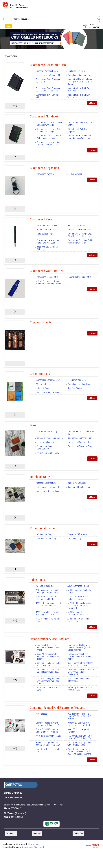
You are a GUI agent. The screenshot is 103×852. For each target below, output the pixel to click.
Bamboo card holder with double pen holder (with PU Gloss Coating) (79, 647)
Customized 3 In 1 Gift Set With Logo (78, 96)
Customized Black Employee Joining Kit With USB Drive (48, 89)
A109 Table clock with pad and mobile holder (78, 597)
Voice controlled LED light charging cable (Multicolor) (47, 724)
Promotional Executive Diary (80, 446)
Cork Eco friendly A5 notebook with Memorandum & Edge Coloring (49, 681)
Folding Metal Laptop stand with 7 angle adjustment (79, 743)
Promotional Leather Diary (78, 384)
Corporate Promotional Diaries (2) (81, 432)
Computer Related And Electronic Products (57, 708)
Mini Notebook (42, 714)
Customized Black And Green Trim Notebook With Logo (49, 143)
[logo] (5, 7)
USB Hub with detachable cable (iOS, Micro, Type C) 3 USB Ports (79, 716)
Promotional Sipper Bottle (47, 277)
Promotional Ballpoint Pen (79, 229)
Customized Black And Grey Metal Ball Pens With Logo (80, 235)
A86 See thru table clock (78, 586)
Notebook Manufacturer (46, 483)
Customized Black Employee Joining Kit (48, 80)
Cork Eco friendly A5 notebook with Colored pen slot (49, 664)
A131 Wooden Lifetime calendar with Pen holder (78, 613)
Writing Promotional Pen (47, 225)
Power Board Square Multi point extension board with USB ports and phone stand (79, 751)
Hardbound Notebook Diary (47, 392)
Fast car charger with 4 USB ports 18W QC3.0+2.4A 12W (79, 737)
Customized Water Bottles (46, 271)
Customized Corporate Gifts (48, 65)
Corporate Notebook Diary (47, 71)
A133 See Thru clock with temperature (78, 619)
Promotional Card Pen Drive (79, 75)
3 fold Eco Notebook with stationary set (78, 679)
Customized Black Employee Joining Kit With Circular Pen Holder (79, 81)
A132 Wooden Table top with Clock (48, 619)
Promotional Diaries (43, 528)
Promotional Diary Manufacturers (44, 447)
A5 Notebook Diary (44, 534)
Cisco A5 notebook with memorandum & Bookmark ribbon (48, 656)
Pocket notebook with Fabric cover (49, 688)
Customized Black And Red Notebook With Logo (48, 130)
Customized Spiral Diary (47, 431)
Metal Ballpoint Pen (45, 234)
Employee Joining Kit (76, 71)
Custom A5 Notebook (76, 483)
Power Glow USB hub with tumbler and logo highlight (78, 724)
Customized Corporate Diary (48, 380)
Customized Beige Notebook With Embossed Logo (49, 136)
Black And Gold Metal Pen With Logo (47, 248)
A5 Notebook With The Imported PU (77, 130)
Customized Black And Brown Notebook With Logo (49, 123)
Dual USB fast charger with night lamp (79, 730)
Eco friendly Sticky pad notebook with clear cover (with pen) (48, 647)
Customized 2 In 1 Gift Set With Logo (78, 89)
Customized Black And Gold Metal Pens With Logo (48, 241)
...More (92, 103)
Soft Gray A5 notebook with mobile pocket (80, 688)
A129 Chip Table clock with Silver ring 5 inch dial (47, 613)
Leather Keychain (74, 174)
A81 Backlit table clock (45, 586)
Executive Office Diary (76, 380)
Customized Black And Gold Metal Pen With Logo (80, 241)
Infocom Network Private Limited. (33, 847)
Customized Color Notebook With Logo (80, 123)
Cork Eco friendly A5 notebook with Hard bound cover (81, 664)
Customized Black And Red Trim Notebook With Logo (79, 136)
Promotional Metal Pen (46, 229)
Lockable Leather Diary (46, 538)
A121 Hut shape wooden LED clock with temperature (48, 604)
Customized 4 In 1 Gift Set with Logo (47, 96)
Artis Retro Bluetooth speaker (48, 736)
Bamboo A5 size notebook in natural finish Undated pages (49, 670)
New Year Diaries (74, 388)
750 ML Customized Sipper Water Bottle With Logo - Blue (48, 282)
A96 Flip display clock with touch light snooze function (48, 591)
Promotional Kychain (45, 174)
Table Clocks (38, 580)
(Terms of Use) (33, 844)
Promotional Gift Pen (77, 225)
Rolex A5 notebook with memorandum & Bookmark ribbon (79, 656)
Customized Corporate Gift (47, 487)
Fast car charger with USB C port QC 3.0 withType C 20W (48, 743)
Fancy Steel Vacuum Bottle (79, 277)
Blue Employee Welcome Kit (48, 75)
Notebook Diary (42, 388)
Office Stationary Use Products (49, 639)
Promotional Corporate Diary (80, 442)
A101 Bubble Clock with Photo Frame (80, 591)
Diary (33, 425)
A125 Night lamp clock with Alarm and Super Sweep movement (79, 605)
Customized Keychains (44, 168)
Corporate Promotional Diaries (50, 438)
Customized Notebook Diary (79, 487)
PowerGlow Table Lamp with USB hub (48, 750)
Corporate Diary (40, 374)
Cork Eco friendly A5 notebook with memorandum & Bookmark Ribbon (81, 672)
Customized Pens (41, 219)
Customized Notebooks (45, 116)
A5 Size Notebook (43, 384)
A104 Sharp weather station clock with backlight (48, 597)
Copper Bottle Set (41, 322)
